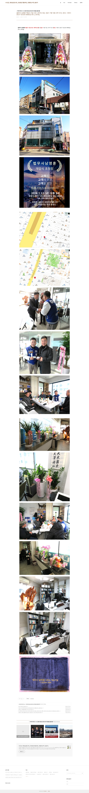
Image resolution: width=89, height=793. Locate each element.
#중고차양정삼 (33, 772)
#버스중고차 (52, 774)
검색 (82, 773)
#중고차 (46, 772)
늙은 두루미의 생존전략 (23, 706)
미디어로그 (70, 2)
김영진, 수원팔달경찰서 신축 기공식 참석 (26, 709)
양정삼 (50, 772)
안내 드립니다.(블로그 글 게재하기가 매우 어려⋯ (14, 772)
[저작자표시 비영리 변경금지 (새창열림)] (32, 698)
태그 (64, 2)
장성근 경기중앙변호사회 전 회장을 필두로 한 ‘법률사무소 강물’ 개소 (30, 707)
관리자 (49, 791)
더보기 (27, 776)
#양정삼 (27, 772)
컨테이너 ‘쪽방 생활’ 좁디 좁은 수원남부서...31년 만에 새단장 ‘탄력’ (30, 712)
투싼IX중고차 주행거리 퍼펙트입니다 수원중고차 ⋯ (14, 774)
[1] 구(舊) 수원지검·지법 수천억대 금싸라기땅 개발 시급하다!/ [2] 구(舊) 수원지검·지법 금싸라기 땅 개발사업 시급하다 (39, 710)
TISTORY (45, 791)
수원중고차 (39, 774)
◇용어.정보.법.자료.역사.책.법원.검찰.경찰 (33, 704)
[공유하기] (21, 699)
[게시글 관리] (23, 699)
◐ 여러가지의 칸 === (22, 704)
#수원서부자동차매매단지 (30, 774)
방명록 (81, 2)
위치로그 (75, 2)
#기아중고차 (40, 772)
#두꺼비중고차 (45, 774)
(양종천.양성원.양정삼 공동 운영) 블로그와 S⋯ (13, 777)
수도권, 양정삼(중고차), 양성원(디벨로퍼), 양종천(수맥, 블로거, (21, 2)
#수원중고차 (56, 772)
